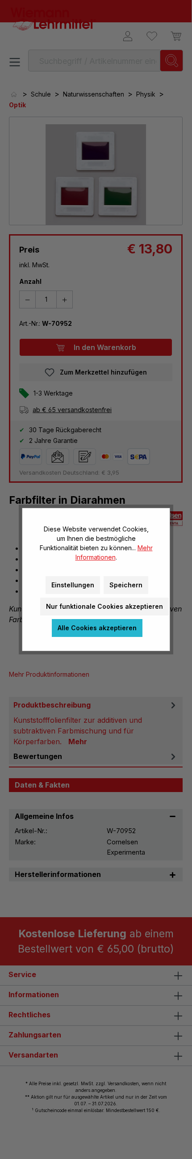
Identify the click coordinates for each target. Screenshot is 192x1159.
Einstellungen (72, 585)
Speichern (125, 585)
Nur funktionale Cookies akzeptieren (104, 606)
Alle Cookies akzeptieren (97, 628)
